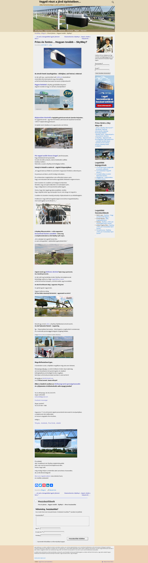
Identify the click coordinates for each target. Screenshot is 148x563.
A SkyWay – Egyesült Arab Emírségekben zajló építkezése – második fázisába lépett (104, 139)
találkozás (59, 77)
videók (58, 423)
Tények (37, 423)
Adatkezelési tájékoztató (40, 558)
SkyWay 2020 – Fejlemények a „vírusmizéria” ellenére (104, 135)
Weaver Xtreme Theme (108, 561)
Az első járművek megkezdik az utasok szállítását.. (104, 168)
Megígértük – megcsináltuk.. (104, 177)
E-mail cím (39, 532)
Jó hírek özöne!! (101, 179)
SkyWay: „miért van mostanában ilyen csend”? (104, 222)
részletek (44, 423)
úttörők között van (47, 378)
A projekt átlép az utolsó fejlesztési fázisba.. (103, 175)
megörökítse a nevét (57, 279)
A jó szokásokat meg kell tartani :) (103, 171)
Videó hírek (62, 30)
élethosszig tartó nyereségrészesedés (67, 384)
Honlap (38, 535)
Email (97, 68)
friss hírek (51, 423)
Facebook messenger (41, 400)
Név (37, 528)
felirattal (41, 334)
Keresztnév (99, 63)
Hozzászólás (40, 515)
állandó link (52, 490)
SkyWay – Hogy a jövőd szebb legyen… (104, 216)
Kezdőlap (37, 33)
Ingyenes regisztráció (51, 30)
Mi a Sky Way (39, 30)
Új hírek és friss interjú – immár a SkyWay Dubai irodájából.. (102, 144)
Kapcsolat (83, 30)
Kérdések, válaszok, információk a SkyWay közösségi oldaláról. (101, 131)
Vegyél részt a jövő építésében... (46, 561)
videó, (48, 324)
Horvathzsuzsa (100, 230)
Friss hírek (70, 30)
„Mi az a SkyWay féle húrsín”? (104, 128)
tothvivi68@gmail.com (41, 397)
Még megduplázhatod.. (102, 219)
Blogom (77, 30)
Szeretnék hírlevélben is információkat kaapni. (51, 541)
